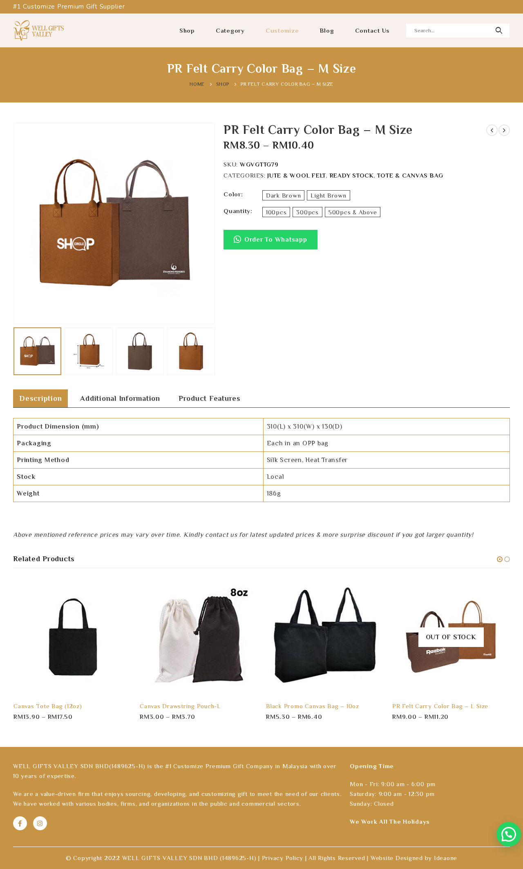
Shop (187, 30)
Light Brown (328, 195)
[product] (72, 637)
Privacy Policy (283, 857)
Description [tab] (40, 398)
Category (230, 30)
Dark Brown (283, 195)
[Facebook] (20, 823)
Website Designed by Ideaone (414, 857)
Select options (117, 591)
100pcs (276, 212)
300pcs (307, 212)
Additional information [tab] (120, 398)
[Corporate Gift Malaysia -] (38, 30)
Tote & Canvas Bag (410, 175)
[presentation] (15, 224)
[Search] (499, 31)
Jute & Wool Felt (296, 175)
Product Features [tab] (210, 398)
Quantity (237, 210)
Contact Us (372, 30)
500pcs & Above (353, 212)
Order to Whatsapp (275, 239)
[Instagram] (40, 823)
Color (232, 194)
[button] (270, 244)
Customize (282, 30)
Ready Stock (352, 175)
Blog (327, 30)
